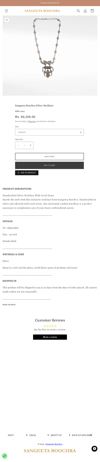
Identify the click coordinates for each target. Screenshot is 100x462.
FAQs (32, 441)
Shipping (31, 121)
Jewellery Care (15, 448)
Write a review (50, 337)
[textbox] (50, 201)
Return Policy (35, 455)
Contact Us (13, 441)
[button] (6, 10)
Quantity (19, 139)
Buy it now (49, 165)
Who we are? (57, 441)
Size (17, 126)
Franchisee (13, 455)
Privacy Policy (35, 448)
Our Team (55, 448)
